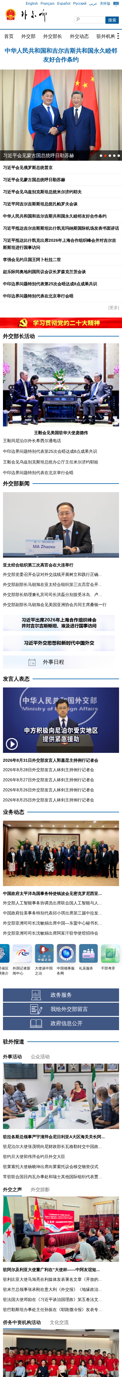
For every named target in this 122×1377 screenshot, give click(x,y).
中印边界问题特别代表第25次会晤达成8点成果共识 (50, 283)
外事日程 (53, 662)
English (32, 3)
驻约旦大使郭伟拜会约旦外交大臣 (34, 1156)
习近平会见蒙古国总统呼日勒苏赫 (38, 155)
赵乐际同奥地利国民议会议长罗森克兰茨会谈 (44, 271)
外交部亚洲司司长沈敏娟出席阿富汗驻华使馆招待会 (50, 933)
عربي (93, 3)
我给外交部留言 (69, 1009)
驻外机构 (106, 36)
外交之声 (12, 1189)
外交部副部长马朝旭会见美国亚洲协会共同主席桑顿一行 (55, 604)
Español (63, 3)
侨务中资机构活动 (22, 1322)
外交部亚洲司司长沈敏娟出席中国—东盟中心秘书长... (52, 923)
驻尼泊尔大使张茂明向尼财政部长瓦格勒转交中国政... (52, 1146)
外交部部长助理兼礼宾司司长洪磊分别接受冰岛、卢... (52, 594)
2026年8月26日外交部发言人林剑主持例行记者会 (48, 789)
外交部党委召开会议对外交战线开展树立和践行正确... (52, 574)
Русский (79, 3)
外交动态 (79, 36)
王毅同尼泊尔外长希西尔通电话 (32, 440)
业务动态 (13, 812)
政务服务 (61, 995)
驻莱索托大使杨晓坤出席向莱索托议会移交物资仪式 (50, 1166)
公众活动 (40, 1056)
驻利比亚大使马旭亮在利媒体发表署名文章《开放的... (52, 1279)
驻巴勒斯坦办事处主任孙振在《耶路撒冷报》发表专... (52, 1309)
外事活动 (12, 1056)
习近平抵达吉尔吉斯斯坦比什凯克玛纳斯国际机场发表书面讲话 (61, 228)
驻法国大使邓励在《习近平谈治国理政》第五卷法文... (52, 1299)
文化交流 (59, 1322)
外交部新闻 (16, 484)
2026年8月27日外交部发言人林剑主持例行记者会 (48, 779)
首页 (9, 36)
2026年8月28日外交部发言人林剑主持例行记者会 (48, 769)
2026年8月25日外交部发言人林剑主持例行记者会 (48, 800)
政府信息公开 (67, 1023)
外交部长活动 (19, 336)
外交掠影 (40, 1189)
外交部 (28, 36)
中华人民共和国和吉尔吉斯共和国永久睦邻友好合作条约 (55, 216)
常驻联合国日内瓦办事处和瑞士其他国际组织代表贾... (52, 1176)
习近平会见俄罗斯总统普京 (61, 50)
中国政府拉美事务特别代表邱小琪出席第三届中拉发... (52, 913)
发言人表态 (16, 679)
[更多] (113, 307)
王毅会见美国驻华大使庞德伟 (61, 432)
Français (47, 3)
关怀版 (105, 3)
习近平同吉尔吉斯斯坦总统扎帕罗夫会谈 (40, 204)
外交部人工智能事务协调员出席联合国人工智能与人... (52, 903)
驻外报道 (13, 1042)
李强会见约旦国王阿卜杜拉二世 (32, 259)
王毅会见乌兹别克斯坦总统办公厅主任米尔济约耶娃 (50, 462)
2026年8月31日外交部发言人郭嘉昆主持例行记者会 (50, 760)
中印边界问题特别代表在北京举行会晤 (38, 296)
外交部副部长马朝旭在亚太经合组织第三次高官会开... (52, 584)
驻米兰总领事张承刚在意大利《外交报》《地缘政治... (52, 1289)
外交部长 (52, 36)
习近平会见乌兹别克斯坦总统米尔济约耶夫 (42, 191)
